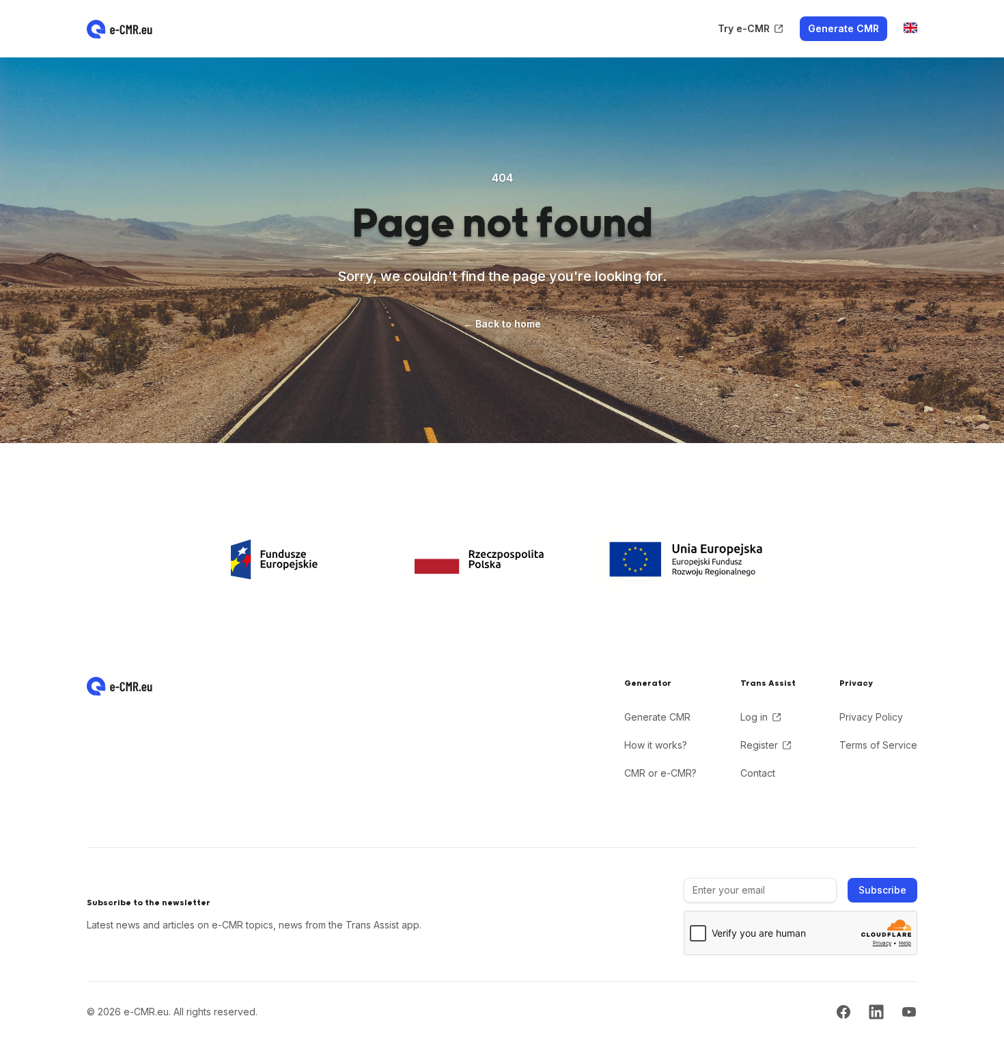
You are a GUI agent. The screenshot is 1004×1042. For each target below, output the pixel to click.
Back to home (502, 324)
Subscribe (882, 890)
